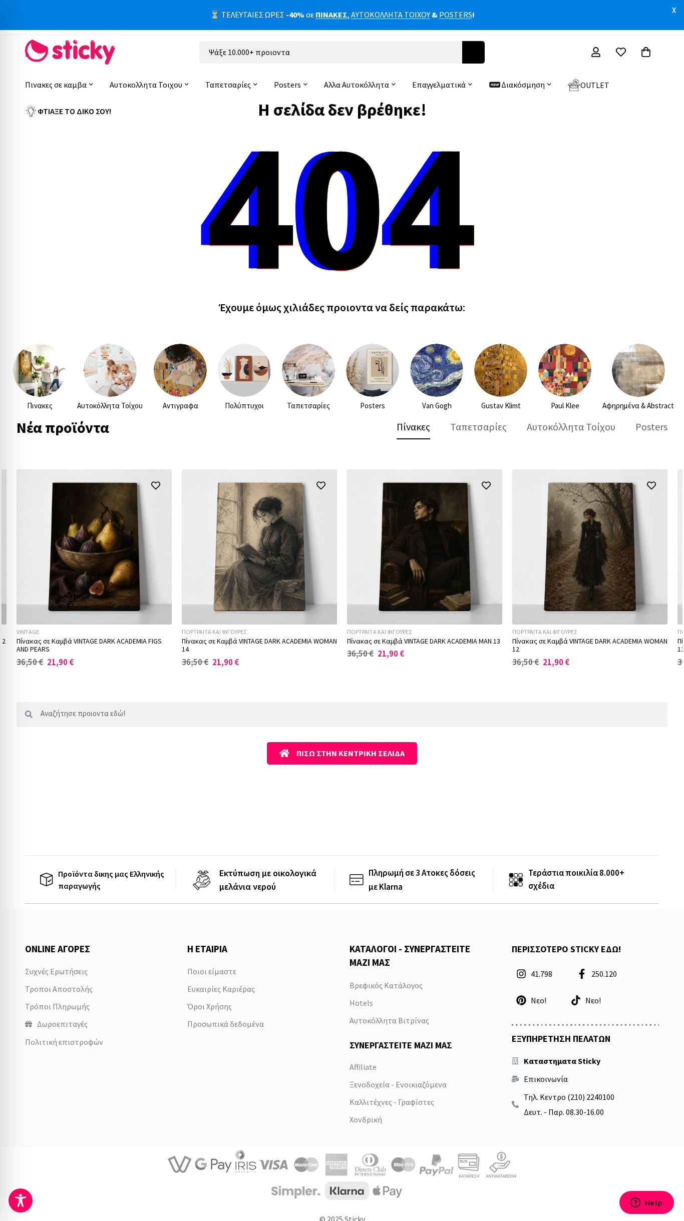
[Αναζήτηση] (473, 52)
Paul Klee (565, 405)
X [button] (674, 10)
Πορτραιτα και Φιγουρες (214, 632)
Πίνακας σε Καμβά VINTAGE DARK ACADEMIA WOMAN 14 (259, 645)
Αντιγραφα (180, 405)
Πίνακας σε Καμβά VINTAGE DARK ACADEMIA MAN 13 (423, 641)
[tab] (413, 426)
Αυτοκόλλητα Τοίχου (110, 405)
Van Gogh (437, 405)
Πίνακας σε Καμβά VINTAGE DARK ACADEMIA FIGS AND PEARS (89, 645)
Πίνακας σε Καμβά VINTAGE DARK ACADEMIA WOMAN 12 (589, 645)
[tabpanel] (342, 568)
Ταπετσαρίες (308, 405)
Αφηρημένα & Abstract (638, 405)
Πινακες (40, 405)
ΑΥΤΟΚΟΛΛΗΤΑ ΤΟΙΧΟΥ (390, 15)
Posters (372, 405)
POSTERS (455, 15)
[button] (155, 485)
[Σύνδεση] (595, 52)
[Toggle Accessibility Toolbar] (21, 1200)
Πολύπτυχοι (244, 405)
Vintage (28, 632)
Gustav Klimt (501, 405)
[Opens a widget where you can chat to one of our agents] (646, 1203)
